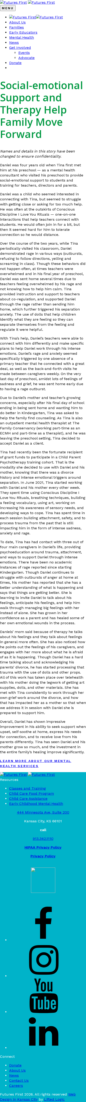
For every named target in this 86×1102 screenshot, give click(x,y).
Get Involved (20, 47)
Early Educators (23, 32)
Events (24, 52)
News (14, 42)
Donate (15, 63)
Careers (16, 1085)
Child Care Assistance (28, 798)
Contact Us (19, 1080)
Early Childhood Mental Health (36, 803)
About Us (17, 22)
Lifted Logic (54, 1099)
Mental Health (21, 37)
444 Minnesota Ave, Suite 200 (43, 812)
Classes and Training (27, 788)
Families (16, 27)
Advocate (26, 58)
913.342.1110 (43, 838)
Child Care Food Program (31, 793)
